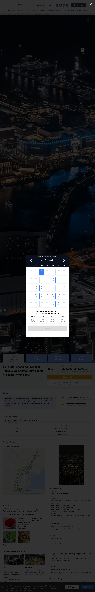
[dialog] (47, 264)
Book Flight (48, 328)
